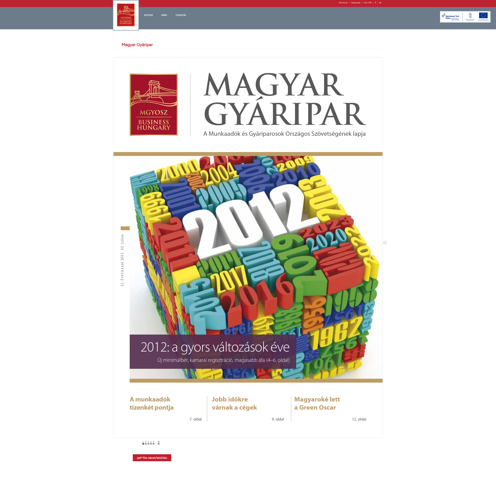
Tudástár (180, 15)
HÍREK (164, 15)
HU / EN (367, 2)
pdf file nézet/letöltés (152, 457)
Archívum (343, 2)
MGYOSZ (148, 15)
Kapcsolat (355, 2)
